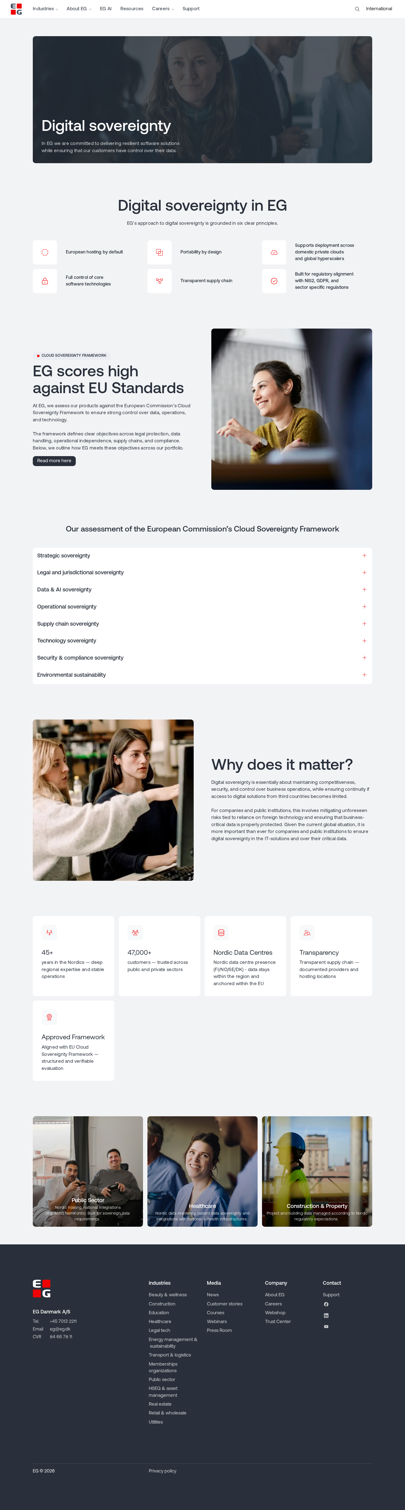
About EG (77, 9)
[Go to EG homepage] (16, 9)
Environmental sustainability (71, 675)
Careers (160, 9)
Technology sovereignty (66, 641)
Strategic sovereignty (63, 556)
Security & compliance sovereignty (80, 658)
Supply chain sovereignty (68, 624)
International (379, 9)
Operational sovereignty (66, 607)
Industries (43, 9)
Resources (131, 9)
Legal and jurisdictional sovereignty (80, 573)
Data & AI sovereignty (64, 590)
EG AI (106, 9)
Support (191, 9)
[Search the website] (357, 9)
